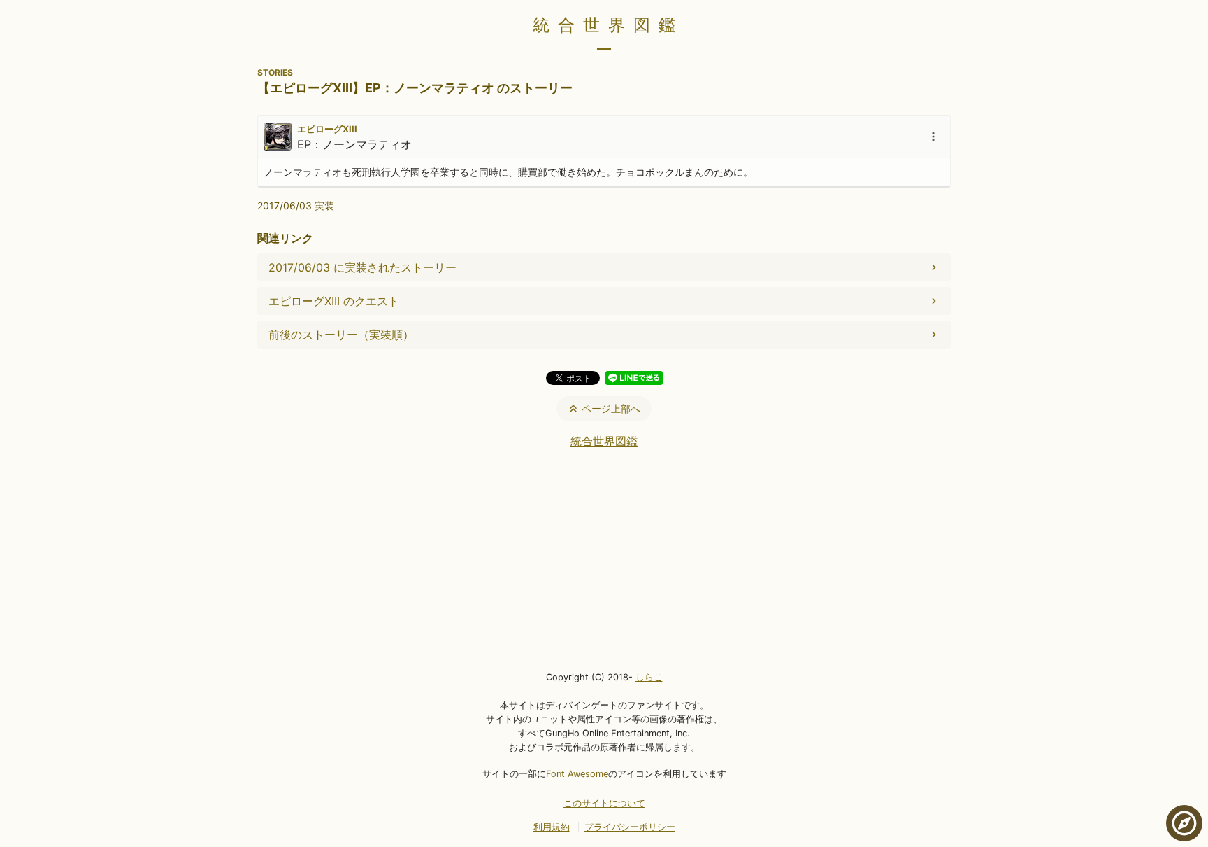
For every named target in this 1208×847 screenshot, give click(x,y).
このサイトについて (604, 803)
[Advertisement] (604, 559)
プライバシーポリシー (629, 827)
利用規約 (551, 827)
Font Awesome (577, 774)
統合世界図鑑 (608, 25)
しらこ (649, 677)
